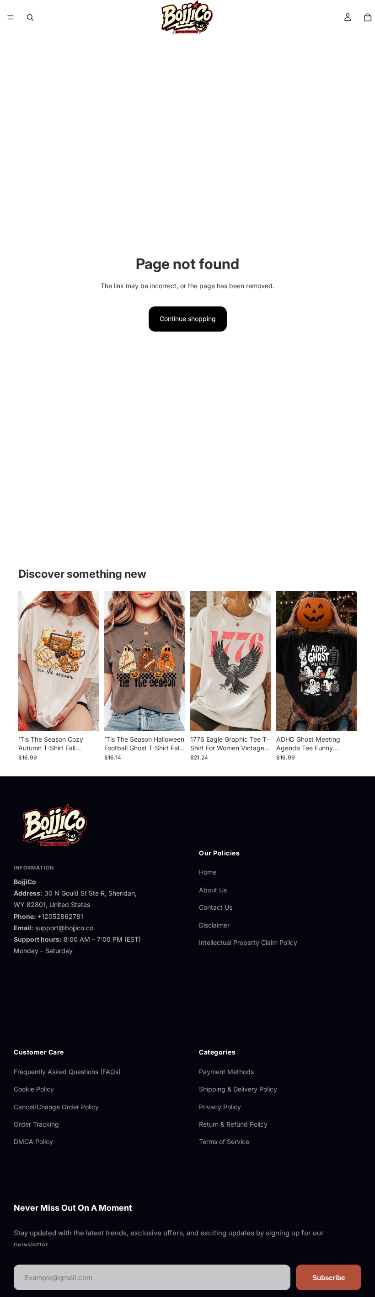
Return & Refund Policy (233, 1124)
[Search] (30, 17)
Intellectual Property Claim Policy (248, 942)
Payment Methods (226, 1072)
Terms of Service (224, 1141)
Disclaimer (214, 925)
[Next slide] (89, 661)
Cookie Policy (34, 1089)
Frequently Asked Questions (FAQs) (67, 1072)
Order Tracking (36, 1124)
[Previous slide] (28, 661)
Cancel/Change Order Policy (56, 1107)
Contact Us (215, 907)
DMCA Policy (33, 1141)
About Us (213, 890)
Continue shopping (188, 318)
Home (207, 872)
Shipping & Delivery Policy (238, 1089)
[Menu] (10, 17)
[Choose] (84, 717)
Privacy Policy (220, 1107)
